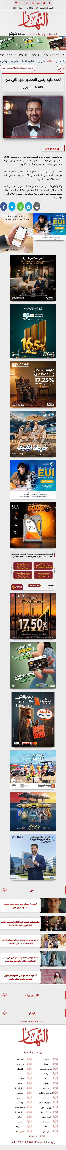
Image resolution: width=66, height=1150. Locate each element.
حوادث (46, 1073)
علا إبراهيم (50, 148)
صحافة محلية (20, 1107)
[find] (27, 3)
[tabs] (16, 3)
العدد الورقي (46, 1116)
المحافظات (20, 1078)
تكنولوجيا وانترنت (46, 1092)
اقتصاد (10, 54)
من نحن (46, 1131)
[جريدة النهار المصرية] (33, 43)
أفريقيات (46, 1121)
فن (59, 68)
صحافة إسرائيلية (20, 1112)
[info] (21, 3)
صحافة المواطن (20, 1088)
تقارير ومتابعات (22, 54)
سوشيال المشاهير (46, 1102)
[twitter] (44, 3)
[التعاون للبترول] (33, 525)
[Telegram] (28, 206)
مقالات (46, 1083)
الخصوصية (33, 1136)
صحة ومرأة (20, 1097)
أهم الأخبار (54, 54)
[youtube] (38, 3)
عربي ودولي (36, 54)
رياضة (45, 54)
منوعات (20, 1083)
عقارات (46, 1126)
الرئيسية (46, 1059)
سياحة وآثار (20, 1126)
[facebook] (49, 3)
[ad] (33, 278)
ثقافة (46, 1078)
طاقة (20, 1116)
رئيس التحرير (46, 1107)
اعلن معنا (20, 1131)
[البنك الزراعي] (49, 226)
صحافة (46, 1088)
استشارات (46, 1097)
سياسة (20, 1092)
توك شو (20, 1102)
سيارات (20, 1121)
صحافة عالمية (46, 1112)
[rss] (33, 3)
